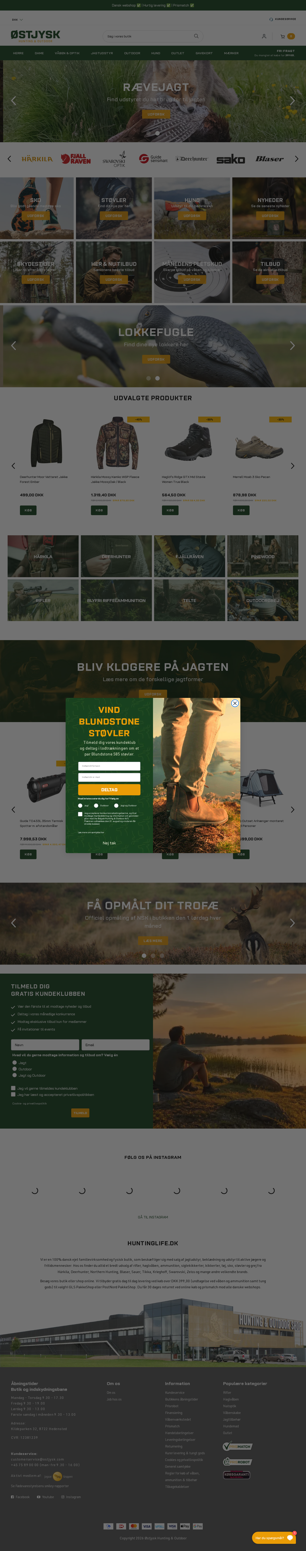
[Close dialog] (235, 703)
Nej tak (109, 842)
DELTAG (109, 790)
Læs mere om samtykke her (91, 833)
